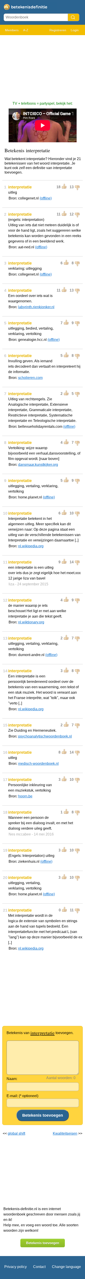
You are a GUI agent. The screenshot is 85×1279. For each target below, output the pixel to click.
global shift (16, 1133)
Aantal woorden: (59, 1078)
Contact (39, 1267)
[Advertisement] (42, 66)
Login (75, 30)
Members (12, 30)
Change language (66, 1267)
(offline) (46, 198)
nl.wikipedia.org (31, 546)
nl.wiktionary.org (31, 622)
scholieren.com (30, 378)
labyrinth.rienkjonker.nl (36, 307)
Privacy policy (15, 1267)
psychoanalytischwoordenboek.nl (45, 736)
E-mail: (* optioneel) (22, 1096)
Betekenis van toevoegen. (40, 1033)
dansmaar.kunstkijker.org (38, 464)
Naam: (12, 1079)
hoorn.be (25, 796)
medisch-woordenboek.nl (38, 763)
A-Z (25, 30)
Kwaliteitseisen (65, 1133)
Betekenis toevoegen (42, 1243)
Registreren (57, 30)
